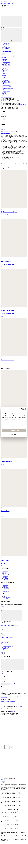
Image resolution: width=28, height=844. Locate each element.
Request (2, 606)
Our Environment (7, 588)
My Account (6, 647)
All (4, 77)
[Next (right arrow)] (11, 747)
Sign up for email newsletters (7, 607)
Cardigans (5, 60)
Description (3, 133)
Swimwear (5, 71)
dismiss (2, 637)
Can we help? (6, 48)
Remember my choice (11, 697)
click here (20, 706)
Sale (4, 73)
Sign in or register (7, 51)
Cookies (5, 577)
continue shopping (4, 642)
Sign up (2, 634)
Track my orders (6, 43)
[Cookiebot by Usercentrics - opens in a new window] (20, 409)
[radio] (3, 124)
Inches (3, 781)
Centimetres (4, 779)
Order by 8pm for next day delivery (15, 3)
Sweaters (5, 59)
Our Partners (6, 586)
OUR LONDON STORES (9, 646)
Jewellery (5, 70)
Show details (20, 426)
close (2, 749)
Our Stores (5, 596)
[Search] (11, 21)
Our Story (5, 585)
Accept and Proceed (14, 430)
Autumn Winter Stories (8, 88)
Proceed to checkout (5, 683)
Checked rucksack (8, 97)
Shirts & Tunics (6, 63)
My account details (7, 46)
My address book (7, 44)
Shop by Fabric (6, 91)
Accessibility (6, 598)
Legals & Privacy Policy (6, 625)
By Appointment (6, 94)
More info (3, 129)
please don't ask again (9, 637)
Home (2, 97)
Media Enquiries (6, 591)
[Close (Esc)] (6, 747)
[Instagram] (4, 622)
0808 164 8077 (4, 3)
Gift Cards (5, 579)
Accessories (5, 69)
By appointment (6, 47)
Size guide (5, 576)
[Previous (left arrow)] (2, 747)
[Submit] (11, 615)
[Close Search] (3, 54)
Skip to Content (4, 1)
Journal (4, 93)
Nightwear (5, 92)
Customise (13, 434)
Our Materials (6, 587)
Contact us (5, 571)
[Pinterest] (2, 622)
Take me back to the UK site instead (8, 701)
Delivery (5, 572)
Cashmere (5, 89)
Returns (5, 573)
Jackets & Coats (6, 64)
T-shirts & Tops (6, 62)
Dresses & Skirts (6, 65)
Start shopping (4, 697)
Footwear (5, 68)
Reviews (8, 133)
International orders (7, 574)
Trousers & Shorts (7, 66)
